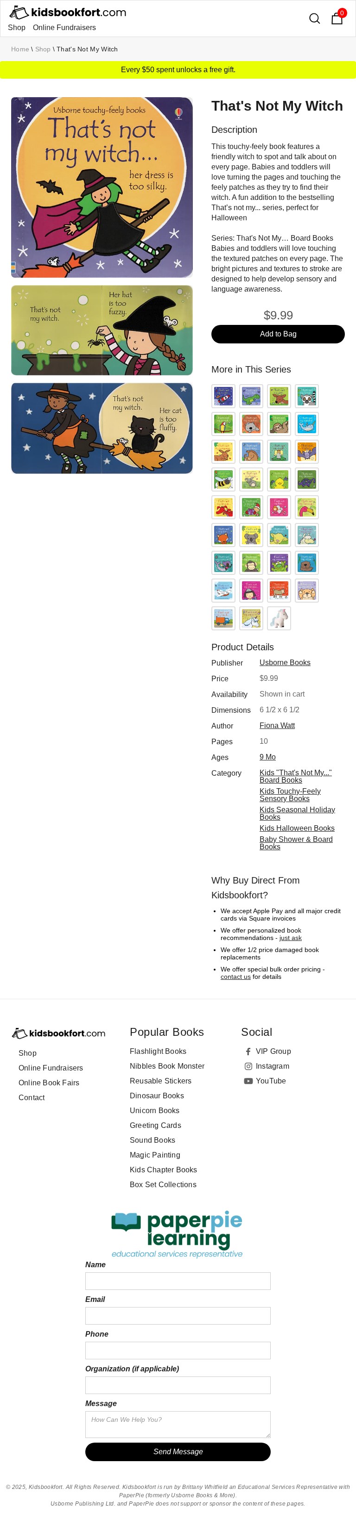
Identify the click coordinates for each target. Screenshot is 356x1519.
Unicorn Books (155, 1110)
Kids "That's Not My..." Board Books (296, 776)
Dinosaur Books (157, 1096)
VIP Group (273, 1051)
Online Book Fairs (49, 1083)
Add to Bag (278, 334)
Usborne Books (285, 662)
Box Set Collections (163, 1185)
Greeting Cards (155, 1125)
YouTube (271, 1081)
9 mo (268, 757)
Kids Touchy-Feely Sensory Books (290, 795)
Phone (96, 1334)
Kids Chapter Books (163, 1170)
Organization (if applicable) (132, 1369)
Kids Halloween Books (297, 828)
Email (95, 1299)
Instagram (272, 1066)
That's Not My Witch (87, 49)
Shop (16, 27)
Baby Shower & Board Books (296, 843)
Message (101, 1403)
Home (20, 49)
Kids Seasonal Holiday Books (297, 813)
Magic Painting (155, 1155)
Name (95, 1265)
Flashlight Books (158, 1051)
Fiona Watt (277, 725)
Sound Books (152, 1140)
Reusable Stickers (160, 1081)
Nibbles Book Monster (167, 1066)
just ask (291, 937)
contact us (236, 976)
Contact (31, 1098)
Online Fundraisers (64, 27)
